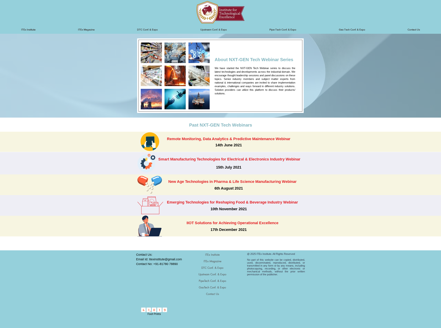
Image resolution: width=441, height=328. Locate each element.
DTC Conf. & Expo (212, 268)
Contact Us (212, 294)
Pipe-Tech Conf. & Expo (212, 281)
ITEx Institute (212, 255)
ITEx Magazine (212, 261)
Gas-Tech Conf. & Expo (212, 287)
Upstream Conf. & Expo (212, 274)
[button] (151, 53)
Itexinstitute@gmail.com (165, 259)
